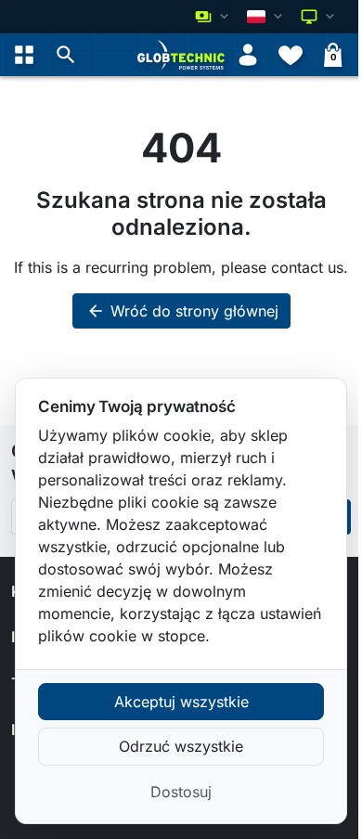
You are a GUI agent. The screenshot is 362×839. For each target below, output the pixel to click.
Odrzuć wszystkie (181, 746)
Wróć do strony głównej (182, 311)
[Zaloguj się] (247, 54)
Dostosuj (181, 791)
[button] (66, 54)
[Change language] (266, 17)
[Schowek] (290, 54)
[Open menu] (24, 54)
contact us (307, 267)
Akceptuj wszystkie (181, 701)
